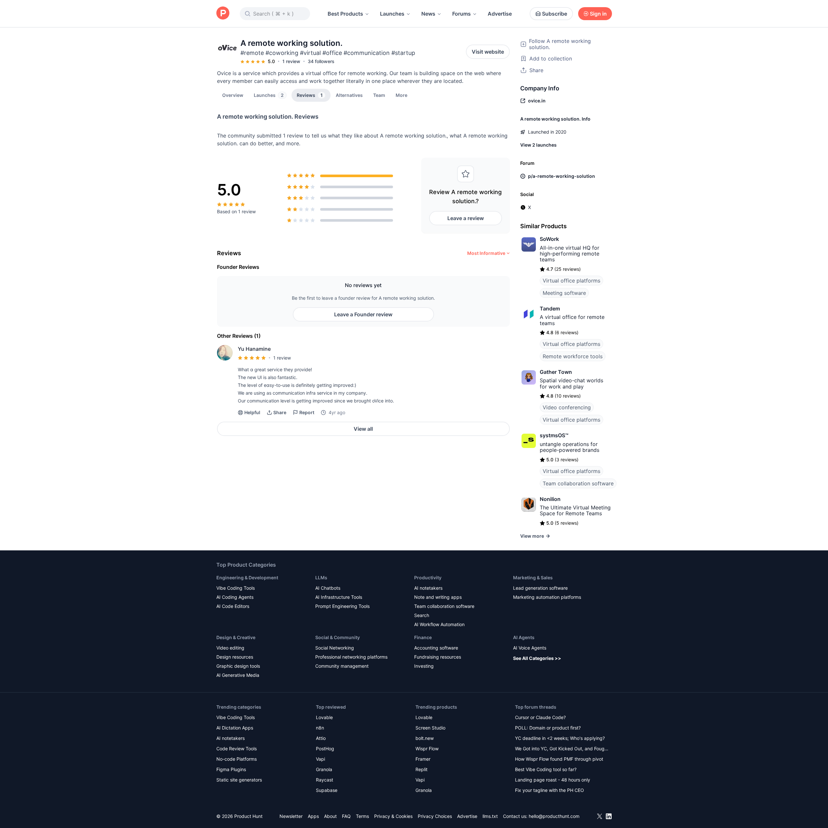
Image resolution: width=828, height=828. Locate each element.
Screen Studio (430, 727)
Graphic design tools (238, 666)
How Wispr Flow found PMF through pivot (559, 759)
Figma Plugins (231, 769)
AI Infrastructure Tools (338, 597)
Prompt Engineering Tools (342, 606)
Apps (313, 816)
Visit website (488, 51)
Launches (392, 13)
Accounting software (436, 648)
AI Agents (524, 637)
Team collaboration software (578, 483)
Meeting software (564, 293)
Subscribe (554, 13)
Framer (422, 759)
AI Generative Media (237, 675)
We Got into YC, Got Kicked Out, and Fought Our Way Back (562, 749)
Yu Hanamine (254, 349)
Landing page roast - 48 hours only (552, 779)
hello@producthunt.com (554, 816)
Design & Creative (235, 637)
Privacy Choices (435, 816)
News (428, 13)
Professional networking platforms (351, 657)
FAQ (346, 816)
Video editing (230, 648)
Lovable (324, 717)
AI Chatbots (327, 588)
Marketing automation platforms (547, 597)
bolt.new (424, 738)
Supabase (326, 790)
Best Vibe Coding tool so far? (546, 769)
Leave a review (465, 218)
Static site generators (239, 779)
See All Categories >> (537, 658)
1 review (291, 61)
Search (421, 615)
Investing (424, 666)
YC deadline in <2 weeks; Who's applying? (560, 738)
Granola (324, 769)
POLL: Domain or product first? (548, 727)
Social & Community (337, 637)
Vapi (320, 759)
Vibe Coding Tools (235, 588)
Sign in (598, 13)
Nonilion (550, 499)
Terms (362, 816)
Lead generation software (540, 588)
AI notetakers (428, 588)
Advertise (500, 13)
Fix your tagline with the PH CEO (549, 790)
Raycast (324, 779)
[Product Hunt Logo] (222, 13)
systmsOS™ (554, 435)
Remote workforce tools (573, 356)
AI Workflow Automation (439, 624)
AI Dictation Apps (234, 727)
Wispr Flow (427, 748)
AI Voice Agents (529, 648)
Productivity (427, 577)
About (330, 816)
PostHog (325, 748)
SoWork (549, 239)
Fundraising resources (437, 657)
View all (363, 429)
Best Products (345, 13)
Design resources (234, 657)
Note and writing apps (438, 597)
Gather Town (556, 372)
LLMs (321, 577)
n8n (320, 727)
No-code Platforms (236, 759)
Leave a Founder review (363, 314)
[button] (401, 95)
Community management (342, 666)
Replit (421, 769)
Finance (423, 637)
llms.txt (490, 816)
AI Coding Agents (234, 597)
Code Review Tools (236, 748)
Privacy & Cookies (393, 816)
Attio (321, 738)
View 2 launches (538, 145)
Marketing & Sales (533, 577)
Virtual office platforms (571, 280)
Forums (461, 13)
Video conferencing (567, 407)
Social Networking (334, 648)
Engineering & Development (247, 577)
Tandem (550, 308)
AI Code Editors (232, 606)
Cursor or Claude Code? (540, 717)
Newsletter (291, 816)
